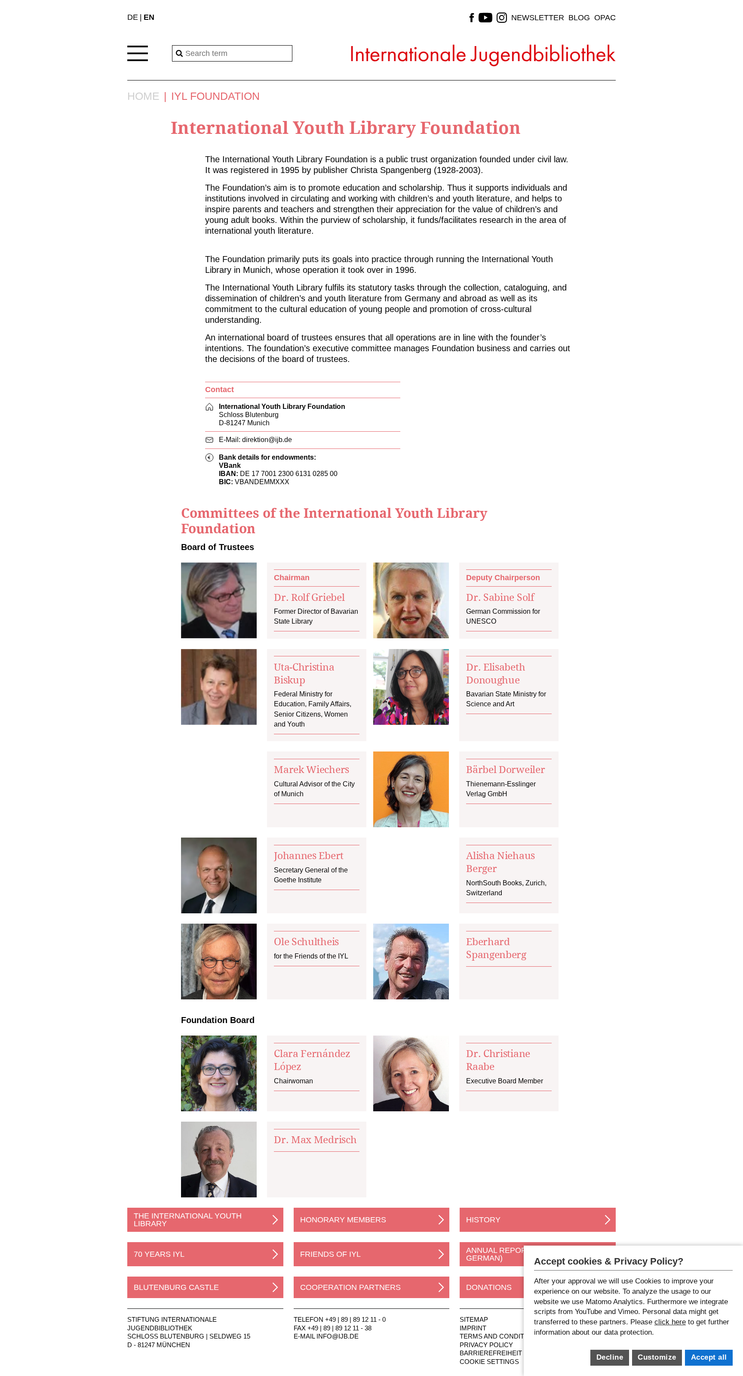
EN (149, 17)
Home (143, 96)
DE (132, 17)
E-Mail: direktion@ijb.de (255, 439)
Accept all (709, 1357)
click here (670, 1322)
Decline (609, 1357)
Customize (657, 1357)
